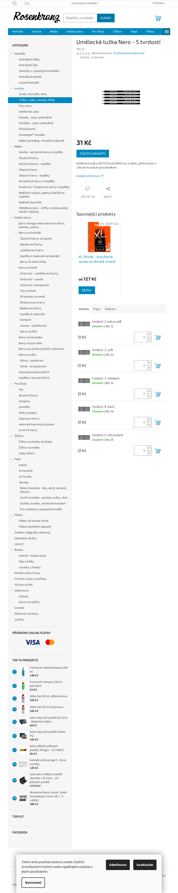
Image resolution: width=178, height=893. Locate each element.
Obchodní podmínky (84, 3)
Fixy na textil (28, 291)
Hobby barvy (23, 218)
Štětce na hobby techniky (35, 442)
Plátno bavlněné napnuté (35, 527)
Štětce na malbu (29, 448)
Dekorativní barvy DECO (34, 372)
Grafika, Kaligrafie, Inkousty (32, 532)
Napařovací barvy (31, 244)
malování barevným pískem (36, 424)
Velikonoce (22, 590)
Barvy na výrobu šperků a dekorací (41, 349)
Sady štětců (27, 453)
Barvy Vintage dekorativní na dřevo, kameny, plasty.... (42, 225)
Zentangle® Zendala (32, 135)
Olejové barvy (28, 170)
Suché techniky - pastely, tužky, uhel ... (45, 498)
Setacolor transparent (34, 285)
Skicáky (24, 482)
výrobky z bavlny (30, 567)
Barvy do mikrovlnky (33, 262)
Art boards (26, 471)
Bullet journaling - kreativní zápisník (41, 141)
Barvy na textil (28, 268)
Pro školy (21, 384)
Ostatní (19, 608)
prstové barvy (28, 430)
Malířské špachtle (30, 202)
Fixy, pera (25, 106)
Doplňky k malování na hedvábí (39, 256)
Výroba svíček (24, 585)
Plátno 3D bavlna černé (33, 521)
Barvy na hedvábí (30, 233)
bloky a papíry (28, 413)
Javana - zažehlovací (33, 326)
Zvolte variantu (92, 153)
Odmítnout (118, 864)
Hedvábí (20, 54)
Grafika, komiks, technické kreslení (43, 503)
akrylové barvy (28, 395)
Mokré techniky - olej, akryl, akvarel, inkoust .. (43, 490)
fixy (21, 389)
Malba (18, 146)
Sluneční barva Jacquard (36, 239)
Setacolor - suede (31, 279)
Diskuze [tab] (110, 309)
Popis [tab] (97, 309)
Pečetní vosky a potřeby (30, 579)
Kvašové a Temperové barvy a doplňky (44, 187)
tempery (24, 401)
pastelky (24, 407)
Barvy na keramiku (31, 337)
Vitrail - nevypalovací (33, 366)
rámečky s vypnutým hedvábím (39, 71)
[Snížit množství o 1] (149, 339)
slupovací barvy (29, 419)
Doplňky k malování (32, 314)
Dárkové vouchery (26, 614)
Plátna (19, 515)
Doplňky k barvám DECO (34, 378)
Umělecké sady (29, 112)
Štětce (19, 436)
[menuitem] (17, 31)
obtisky (24, 596)
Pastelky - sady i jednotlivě (36, 123)
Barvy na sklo (27, 355)
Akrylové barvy (28, 158)
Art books (25, 477)
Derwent (25, 320)
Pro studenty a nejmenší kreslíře (41, 509)
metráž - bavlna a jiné (32, 556)
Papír (18, 459)
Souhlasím (145, 864)
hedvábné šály (28, 65)
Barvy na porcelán (30, 343)
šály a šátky (26, 561)
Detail (87, 290)
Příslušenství (27, 129)
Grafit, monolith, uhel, (33, 94)
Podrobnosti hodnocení (129, 53)
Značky (19, 619)
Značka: (92, 57)
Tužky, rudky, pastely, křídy (37, 100)
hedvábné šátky (29, 59)
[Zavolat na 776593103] (18, 3)
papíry (23, 465)
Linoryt (19, 544)
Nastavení (33, 882)
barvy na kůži (28, 331)
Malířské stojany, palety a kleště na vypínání (41, 195)
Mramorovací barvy (32, 302)
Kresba (19, 88)
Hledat (106, 18)
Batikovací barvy (30, 308)
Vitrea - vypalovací (32, 360)
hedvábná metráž (30, 77)
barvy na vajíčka (29, 602)
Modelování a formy (27, 573)
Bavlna (19, 550)
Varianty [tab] (84, 309)
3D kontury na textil (32, 297)
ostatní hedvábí (29, 83)
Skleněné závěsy (26, 538)
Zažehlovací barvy (32, 250)
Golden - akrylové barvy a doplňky (41, 152)
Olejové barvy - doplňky (34, 175)
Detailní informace (88, 176)
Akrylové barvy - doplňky (35, 164)
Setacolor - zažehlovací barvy (39, 273)
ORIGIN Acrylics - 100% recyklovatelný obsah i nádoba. (43, 210)
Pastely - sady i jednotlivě (35, 117)
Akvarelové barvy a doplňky (37, 181)
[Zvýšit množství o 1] (149, 334)
